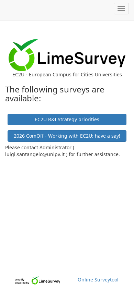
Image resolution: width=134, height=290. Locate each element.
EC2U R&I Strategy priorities (67, 119)
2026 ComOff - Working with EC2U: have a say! (67, 136)
